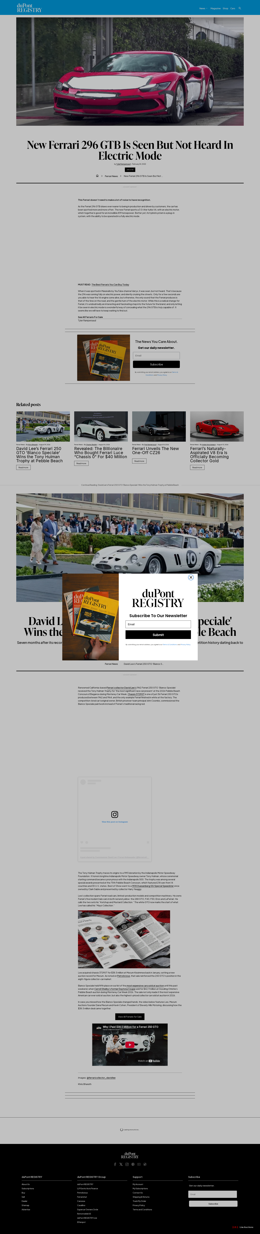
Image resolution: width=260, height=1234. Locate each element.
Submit (158, 643)
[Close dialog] (191, 586)
